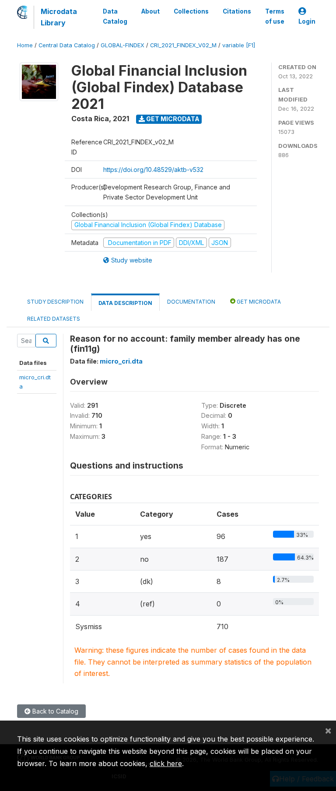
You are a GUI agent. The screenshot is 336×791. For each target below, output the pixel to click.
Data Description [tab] (125, 303)
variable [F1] (238, 45)
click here (166, 763)
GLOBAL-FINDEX (122, 45)
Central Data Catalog (66, 45)
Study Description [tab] (55, 301)
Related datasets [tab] (53, 318)
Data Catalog (115, 16)
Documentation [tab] (191, 301)
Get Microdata (172, 118)
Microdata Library (59, 17)
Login (306, 21)
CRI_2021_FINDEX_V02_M (183, 45)
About (150, 11)
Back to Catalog (54, 711)
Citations (237, 11)
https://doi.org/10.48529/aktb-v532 (153, 169)
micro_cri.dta (121, 361)
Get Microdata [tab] (258, 301)
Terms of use (274, 16)
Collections (191, 11)
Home (25, 45)
